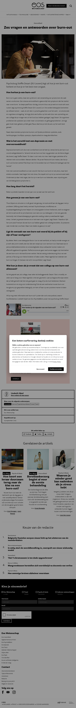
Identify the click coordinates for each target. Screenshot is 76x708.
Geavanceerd (40, 369)
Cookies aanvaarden (56, 369)
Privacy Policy (56, 361)
